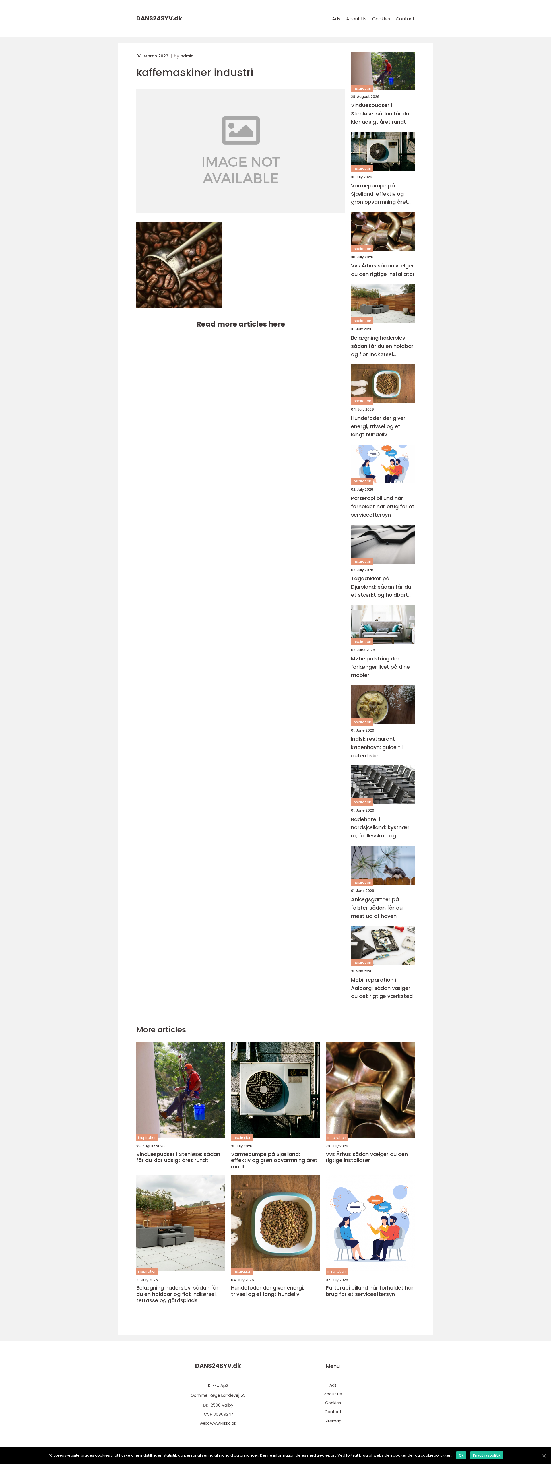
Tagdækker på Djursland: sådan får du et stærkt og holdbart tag (381, 587)
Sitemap (333, 1421)
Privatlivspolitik (486, 1455)
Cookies (381, 18)
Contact (405, 18)
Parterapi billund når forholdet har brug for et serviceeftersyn (382, 506)
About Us (356, 18)
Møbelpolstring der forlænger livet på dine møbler (380, 667)
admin (186, 56)
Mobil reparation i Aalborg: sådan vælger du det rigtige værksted (382, 988)
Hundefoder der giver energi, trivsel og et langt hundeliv (378, 426)
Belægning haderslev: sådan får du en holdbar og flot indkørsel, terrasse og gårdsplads (382, 346)
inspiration (362, 88)
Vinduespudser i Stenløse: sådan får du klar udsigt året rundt (380, 113)
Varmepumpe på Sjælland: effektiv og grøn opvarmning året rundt (379, 194)
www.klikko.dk (223, 1423)
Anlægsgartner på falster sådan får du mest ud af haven (377, 908)
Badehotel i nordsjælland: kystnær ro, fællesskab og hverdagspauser (380, 828)
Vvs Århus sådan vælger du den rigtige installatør (383, 270)
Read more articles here (241, 324)
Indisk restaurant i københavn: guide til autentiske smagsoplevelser (377, 747)
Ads (336, 18)
